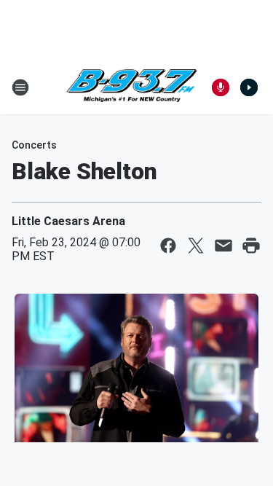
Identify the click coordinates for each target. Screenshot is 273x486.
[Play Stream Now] (249, 87)
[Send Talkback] (220, 87)
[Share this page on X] (196, 245)
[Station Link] (131, 87)
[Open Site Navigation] (20, 87)
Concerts (34, 145)
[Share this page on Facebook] (168, 245)
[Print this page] (251, 245)
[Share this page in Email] (223, 245)
